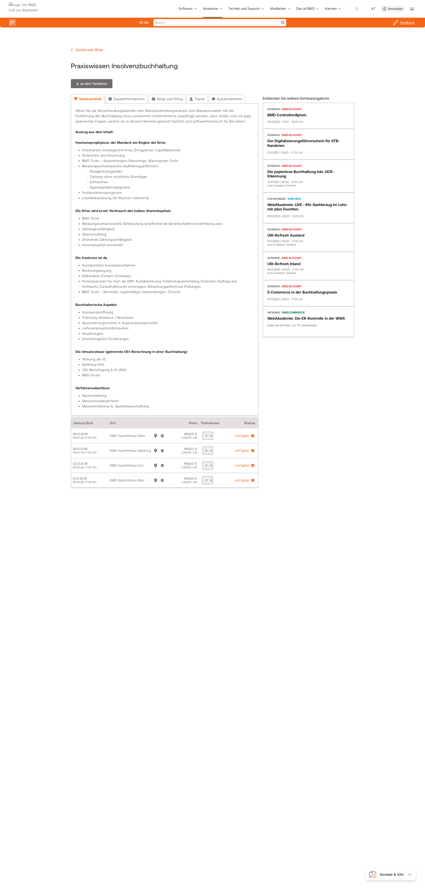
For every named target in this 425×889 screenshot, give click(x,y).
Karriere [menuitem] (331, 8)
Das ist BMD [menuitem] (305, 8)
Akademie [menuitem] (210, 8)
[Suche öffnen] (357, 8)
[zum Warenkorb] (412, 8)
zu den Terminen (93, 84)
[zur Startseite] (24, 9)
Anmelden (395, 9)
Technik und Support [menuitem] (244, 8)
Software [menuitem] (185, 8)
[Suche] (282, 22)
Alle (146, 22)
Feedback (407, 22)
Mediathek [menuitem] (278, 8)
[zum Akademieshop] (12, 22)
